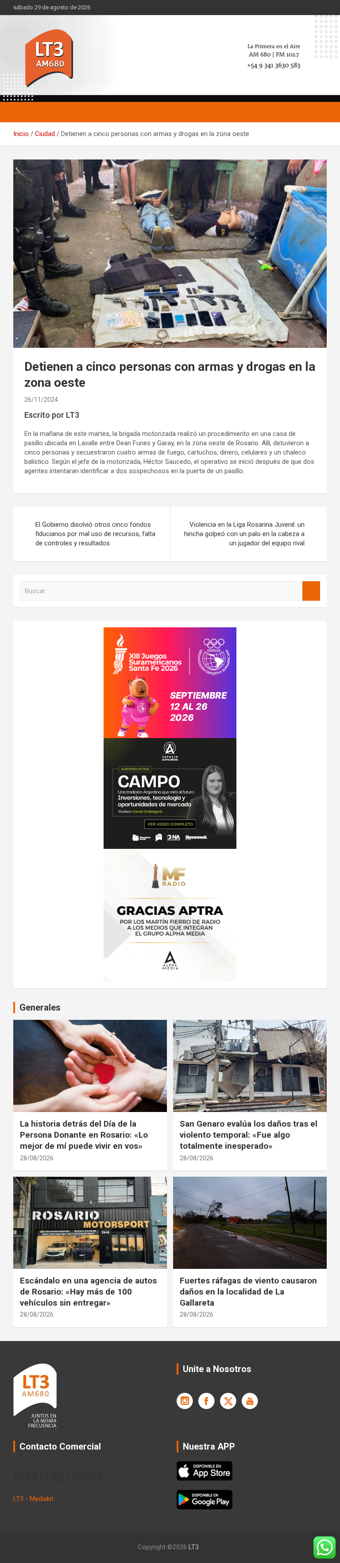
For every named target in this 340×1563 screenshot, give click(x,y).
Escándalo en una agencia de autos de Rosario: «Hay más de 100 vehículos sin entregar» (88, 1291)
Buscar (311, 591)
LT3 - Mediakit (33, 1499)
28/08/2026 (37, 1158)
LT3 (194, 1547)
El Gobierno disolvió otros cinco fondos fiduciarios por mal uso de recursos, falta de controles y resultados (95, 534)
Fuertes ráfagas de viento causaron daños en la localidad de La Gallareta (248, 1291)
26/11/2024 (41, 399)
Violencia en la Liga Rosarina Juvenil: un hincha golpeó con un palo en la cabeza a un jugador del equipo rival (244, 534)
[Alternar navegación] (24, 112)
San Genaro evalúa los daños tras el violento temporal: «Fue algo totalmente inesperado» (248, 1135)
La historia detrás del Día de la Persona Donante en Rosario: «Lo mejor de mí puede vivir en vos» (84, 1135)
